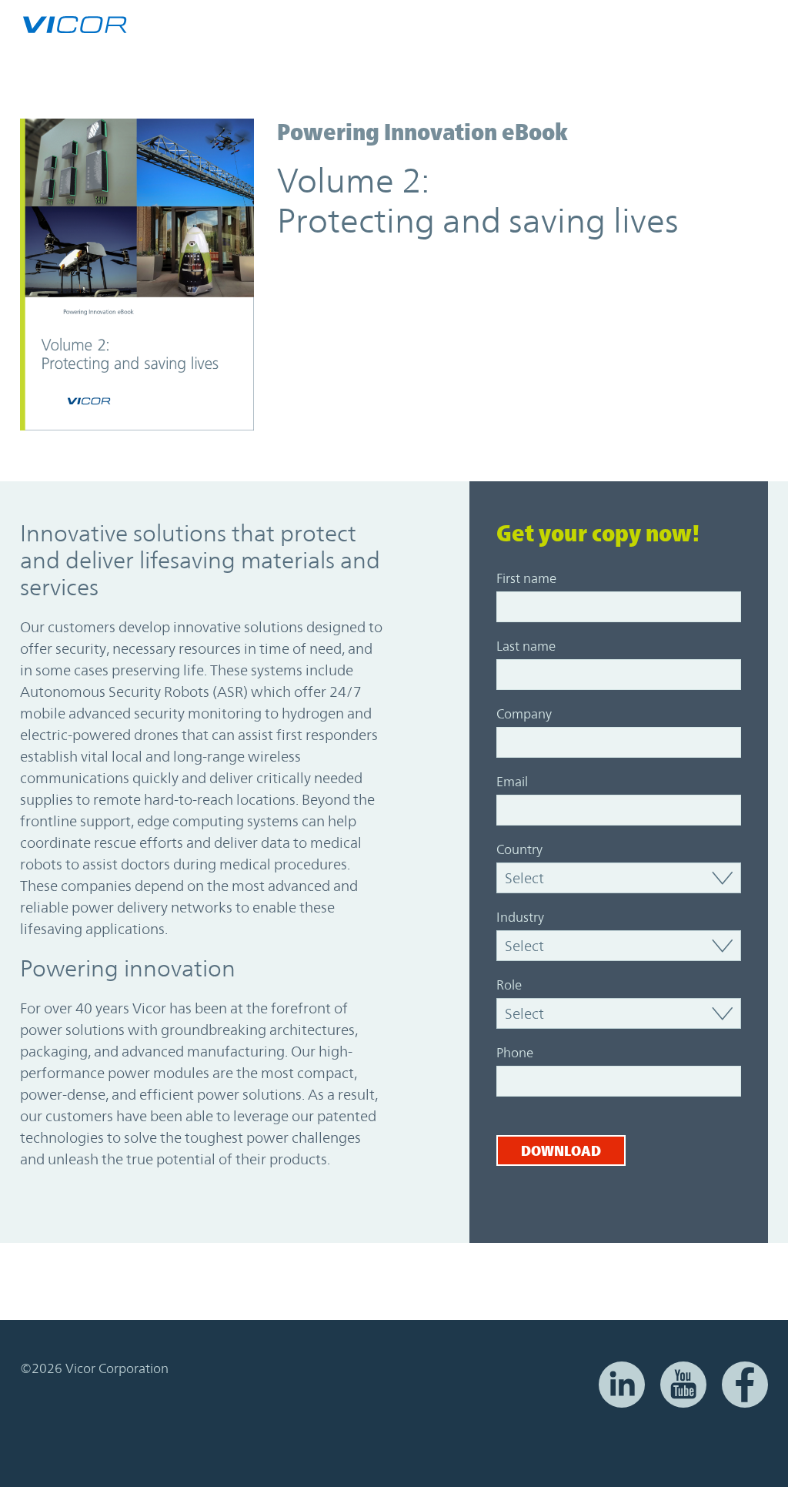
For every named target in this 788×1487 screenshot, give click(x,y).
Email (512, 781)
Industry (520, 917)
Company (524, 714)
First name (526, 578)
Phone (514, 1052)
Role (509, 985)
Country (519, 849)
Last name (526, 646)
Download (561, 1150)
